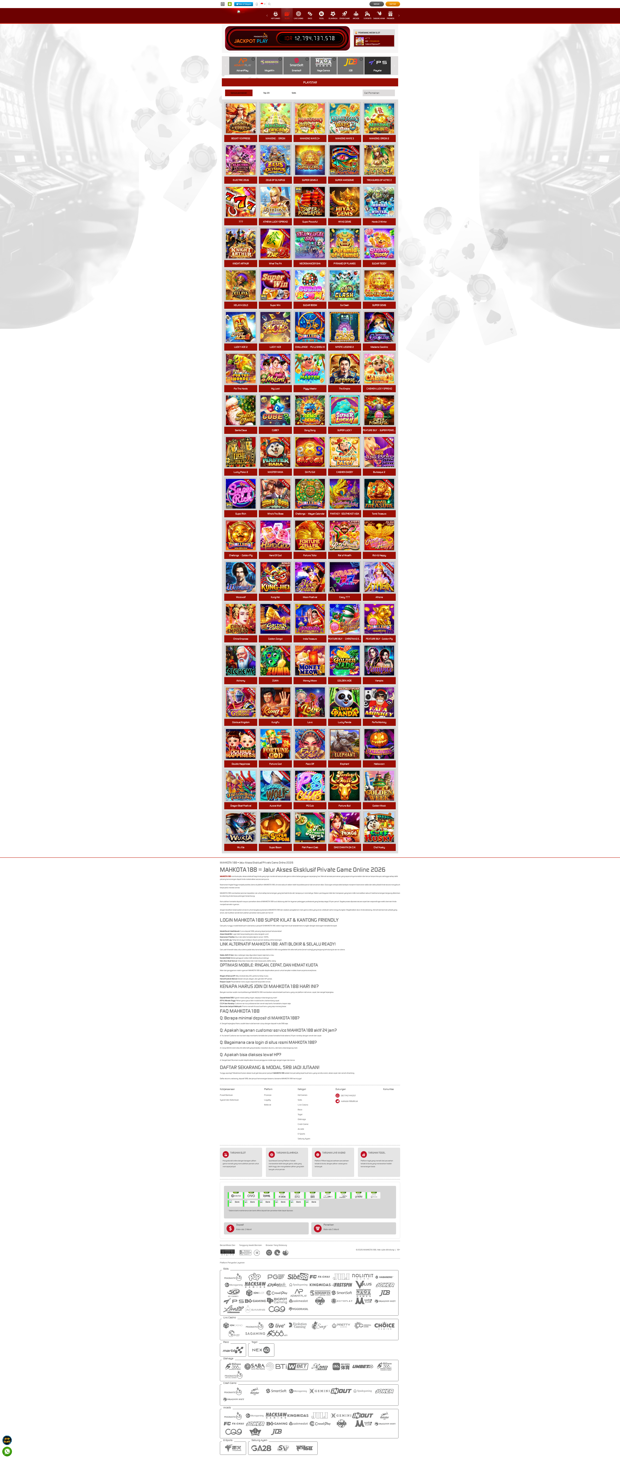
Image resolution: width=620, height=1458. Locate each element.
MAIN (277, 410)
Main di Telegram (245, 4)
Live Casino (298, 18)
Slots (287, 18)
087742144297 (348, 1095)
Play (262, 41)
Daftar (393, 4)
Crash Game (344, 18)
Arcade (356, 18)
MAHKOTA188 (225, 876)
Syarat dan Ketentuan (229, 1100)
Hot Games (275, 18)
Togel (321, 18)
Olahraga (333, 18)
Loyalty (267, 1100)
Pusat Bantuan (226, 1095)
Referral (267, 1104)
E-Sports (367, 18)
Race (310, 18)
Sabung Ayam (379, 18)
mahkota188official (349, 1101)
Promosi (390, 18)
